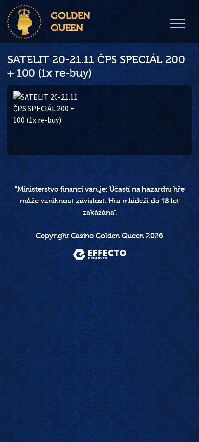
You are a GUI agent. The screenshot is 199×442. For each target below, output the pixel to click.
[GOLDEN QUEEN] (24, 22)
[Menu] (177, 22)
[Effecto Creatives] (99, 254)
